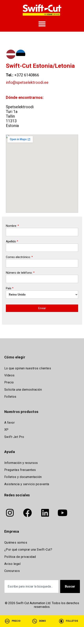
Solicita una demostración (23, 389)
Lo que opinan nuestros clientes (27, 368)
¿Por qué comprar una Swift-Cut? (28, 549)
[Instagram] (10, 513)
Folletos (10, 396)
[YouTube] (62, 513)
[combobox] (31, 586)
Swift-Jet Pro (14, 437)
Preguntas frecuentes (20, 470)
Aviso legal (12, 564)
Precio (9, 382)
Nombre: (12, 226)
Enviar (42, 308)
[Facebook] (27, 513)
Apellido (12, 241)
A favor (9, 422)
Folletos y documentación (23, 477)
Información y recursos (21, 463)
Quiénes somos (15, 542)
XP (6, 429)
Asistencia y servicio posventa (26, 484)
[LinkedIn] (45, 513)
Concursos (12, 571)
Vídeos (9, 375)
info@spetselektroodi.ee (27, 82)
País (9, 288)
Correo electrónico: (19, 257)
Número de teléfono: (20, 272)
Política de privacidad (20, 557)
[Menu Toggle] (42, 24)
